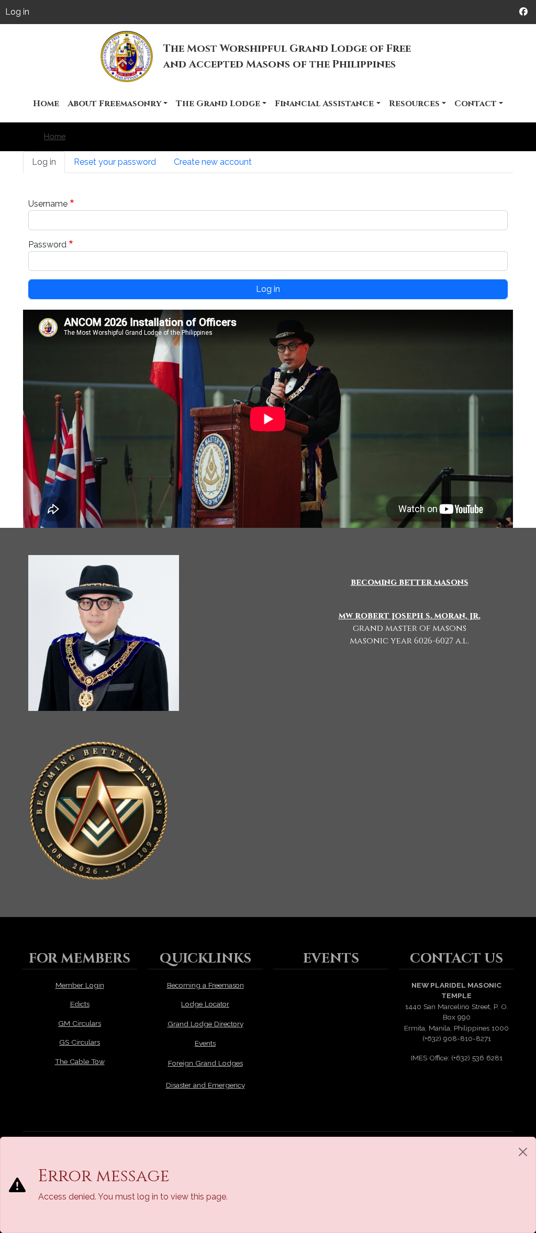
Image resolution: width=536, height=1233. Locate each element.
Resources (414, 103)
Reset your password (115, 162)
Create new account (213, 162)
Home (46, 103)
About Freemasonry (114, 103)
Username (48, 204)
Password (47, 245)
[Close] (522, 1152)
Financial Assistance (324, 103)
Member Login (79, 985)
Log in (17, 12)
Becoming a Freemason (205, 985)
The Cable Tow (80, 1061)
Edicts (80, 1004)
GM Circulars (79, 1023)
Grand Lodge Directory (205, 1024)
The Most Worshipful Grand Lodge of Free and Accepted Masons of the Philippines (287, 56)
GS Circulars (79, 1042)
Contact (475, 103)
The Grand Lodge (218, 103)
